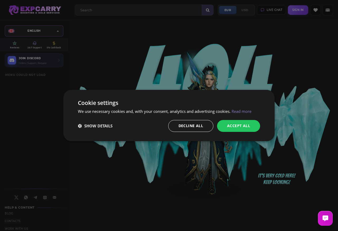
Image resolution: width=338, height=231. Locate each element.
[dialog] (169, 115)
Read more (241, 111)
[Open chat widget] (325, 218)
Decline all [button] (191, 125)
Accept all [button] (238, 125)
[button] (95, 126)
